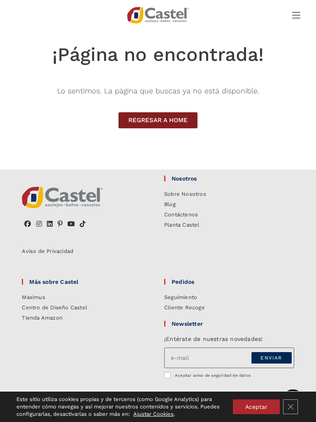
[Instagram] (39, 224)
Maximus (33, 297)
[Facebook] (27, 224)
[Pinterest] (60, 224)
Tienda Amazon (42, 318)
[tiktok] (83, 224)
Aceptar (256, 406)
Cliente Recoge (184, 307)
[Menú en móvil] (296, 15)
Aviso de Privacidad (47, 251)
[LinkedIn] (50, 224)
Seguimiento (180, 297)
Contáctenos (181, 214)
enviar (271, 358)
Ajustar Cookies (153, 414)
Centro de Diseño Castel (54, 307)
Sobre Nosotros (185, 194)
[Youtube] (71, 224)
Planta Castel (182, 225)
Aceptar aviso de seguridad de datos (213, 375)
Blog (170, 204)
